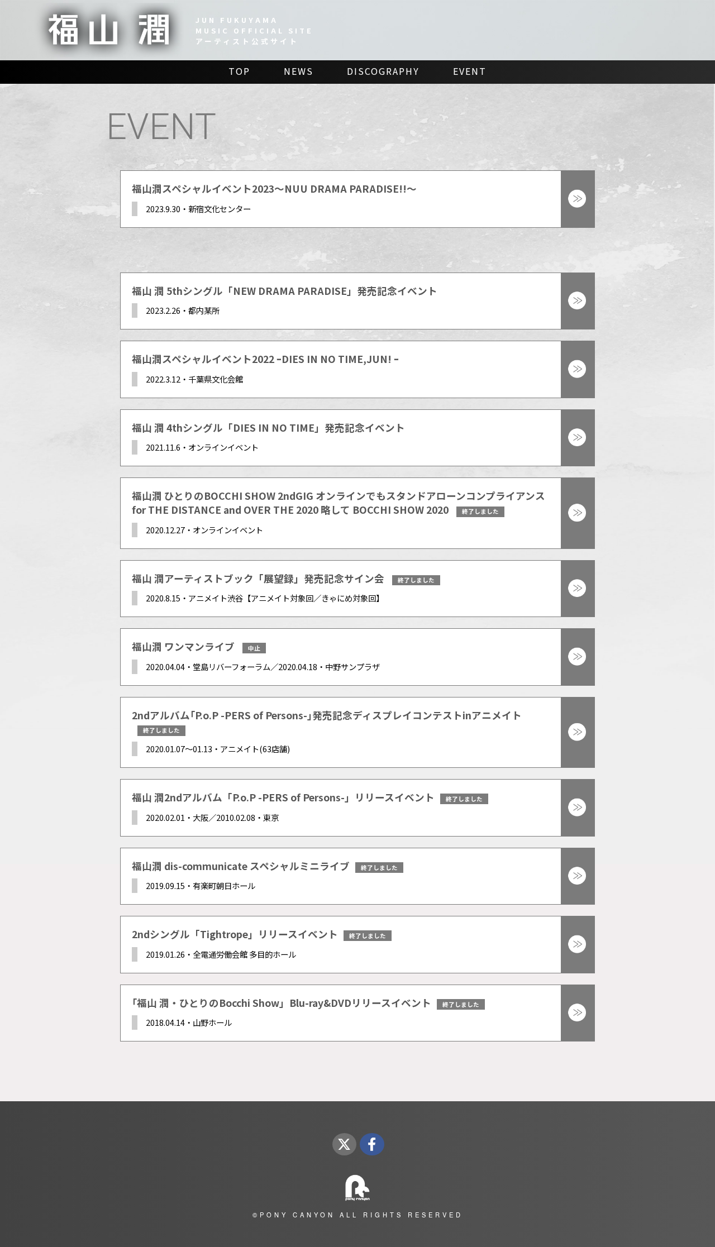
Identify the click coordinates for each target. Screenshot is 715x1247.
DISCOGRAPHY (383, 71)
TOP (239, 71)
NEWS (298, 71)
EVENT (470, 71)
